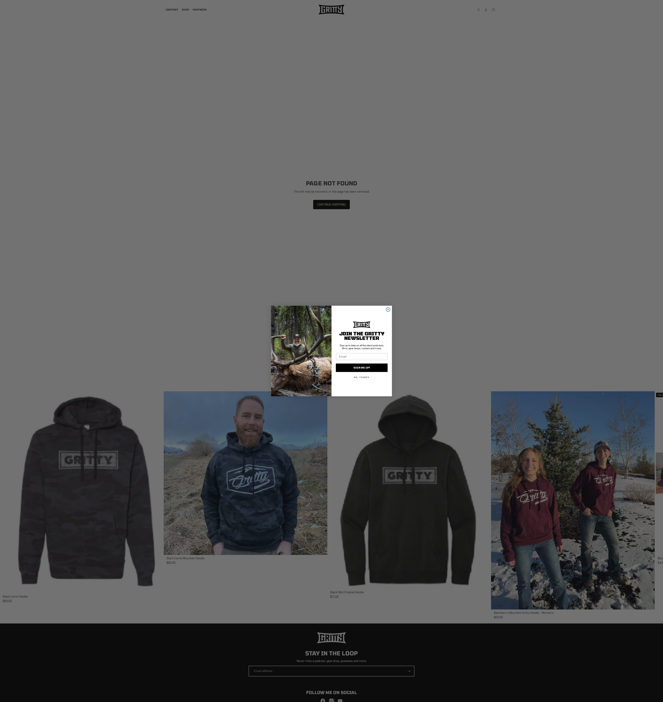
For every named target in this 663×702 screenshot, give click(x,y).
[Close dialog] (388, 309)
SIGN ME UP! (361, 367)
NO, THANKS (361, 377)
